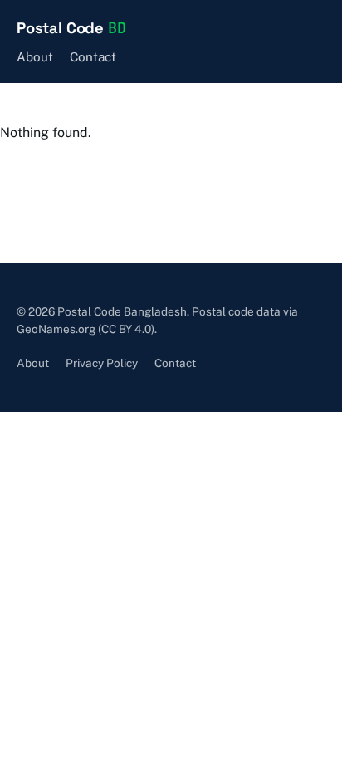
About (35, 57)
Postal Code (71, 27)
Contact (93, 57)
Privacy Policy (102, 363)
